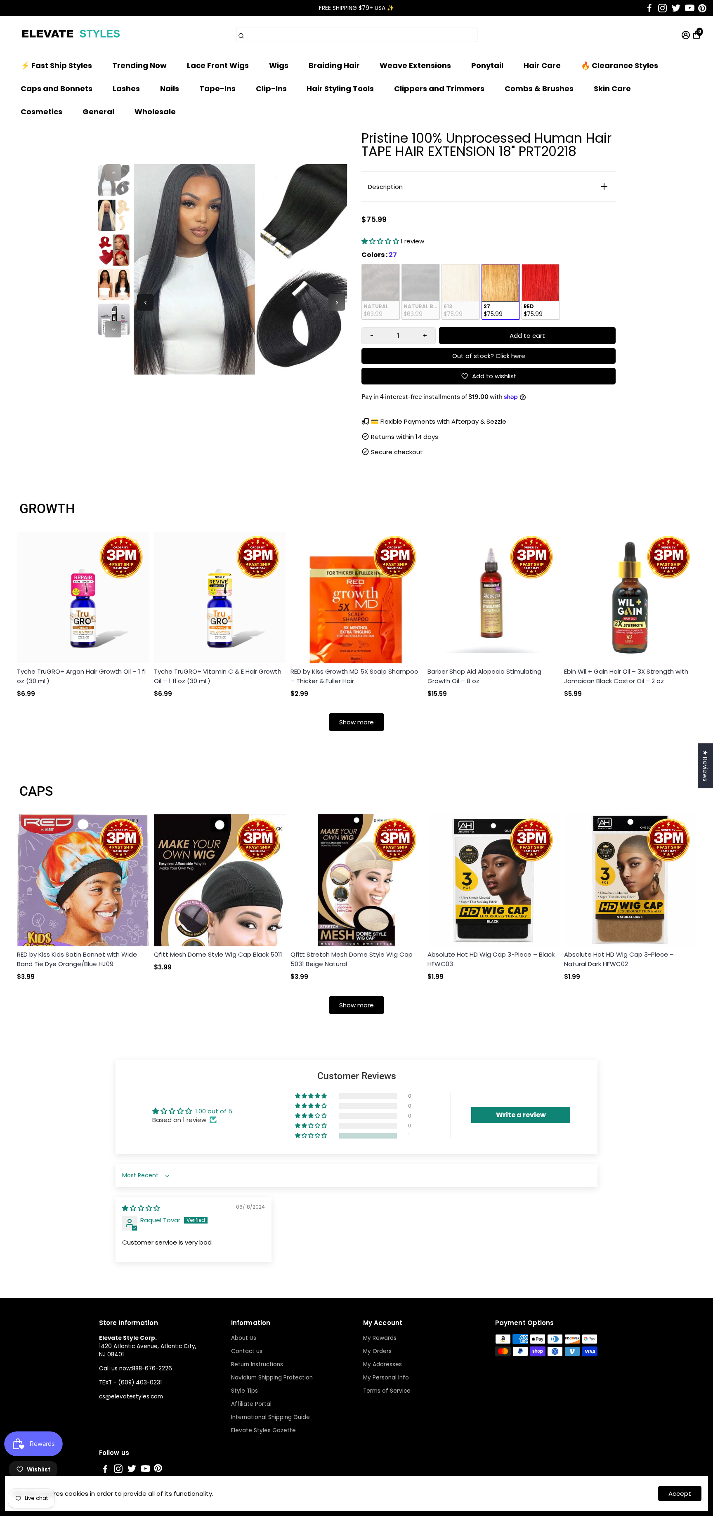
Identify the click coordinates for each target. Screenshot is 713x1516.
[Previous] (113, 172)
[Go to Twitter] (676, 8)
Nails (169, 88)
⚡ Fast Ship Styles (56, 65)
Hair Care (542, 65)
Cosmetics (41, 111)
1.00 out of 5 (213, 1111)
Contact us (246, 1351)
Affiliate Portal (251, 1404)
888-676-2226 (152, 1368)
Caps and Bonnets (56, 88)
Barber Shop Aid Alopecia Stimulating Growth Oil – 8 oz (484, 676)
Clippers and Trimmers (439, 88)
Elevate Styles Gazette (263, 1430)
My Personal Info (386, 1378)
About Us (243, 1338)
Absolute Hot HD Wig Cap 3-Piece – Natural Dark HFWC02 (619, 959)
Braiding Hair (334, 65)
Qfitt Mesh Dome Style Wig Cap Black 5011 (218, 954)
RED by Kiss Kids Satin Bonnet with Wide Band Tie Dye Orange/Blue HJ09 (77, 959)
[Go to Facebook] (649, 8)
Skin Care (612, 88)
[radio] (380, 292)
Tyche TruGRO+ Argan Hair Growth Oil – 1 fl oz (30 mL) (81, 676)
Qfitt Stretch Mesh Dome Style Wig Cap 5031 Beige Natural (351, 959)
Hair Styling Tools (340, 88)
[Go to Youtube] (690, 8)
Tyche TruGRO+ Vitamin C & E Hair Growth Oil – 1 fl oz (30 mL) (217, 676)
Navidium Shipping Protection (272, 1378)
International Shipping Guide (270, 1417)
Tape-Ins (217, 88)
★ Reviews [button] (705, 766)
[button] (381, 241)
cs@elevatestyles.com (131, 1396)
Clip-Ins (271, 88)
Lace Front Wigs (218, 65)
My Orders (377, 1351)
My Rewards (380, 1338)
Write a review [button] (521, 1115)
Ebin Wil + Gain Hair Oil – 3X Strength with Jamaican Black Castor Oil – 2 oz (626, 676)
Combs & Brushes (539, 88)
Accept (679, 1493)
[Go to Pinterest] (702, 8)
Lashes (126, 88)
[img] (141, 1208)
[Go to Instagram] (662, 8)
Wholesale (155, 111)
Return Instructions (257, 1364)
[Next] (113, 329)
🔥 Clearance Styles (619, 65)
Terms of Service (387, 1391)
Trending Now (139, 65)
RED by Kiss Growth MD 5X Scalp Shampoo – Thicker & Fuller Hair (354, 676)
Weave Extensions (415, 65)
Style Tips (244, 1391)
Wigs (278, 65)
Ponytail (487, 65)
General (98, 111)
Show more (356, 722)
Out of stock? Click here (488, 355)
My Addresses (382, 1364)
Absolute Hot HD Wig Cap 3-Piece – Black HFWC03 (491, 959)
